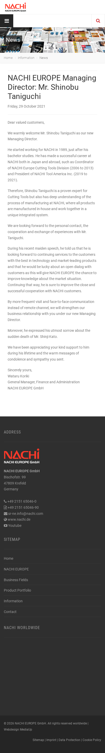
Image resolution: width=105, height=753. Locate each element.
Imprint (51, 740)
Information (26, 58)
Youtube (14, 526)
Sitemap (12, 539)
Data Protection (69, 740)
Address (12, 432)
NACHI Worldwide (22, 627)
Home (8, 58)
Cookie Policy (92, 740)
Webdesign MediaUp (18, 729)
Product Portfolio (17, 590)
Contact (10, 612)
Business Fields (16, 580)
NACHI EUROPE (16, 569)
